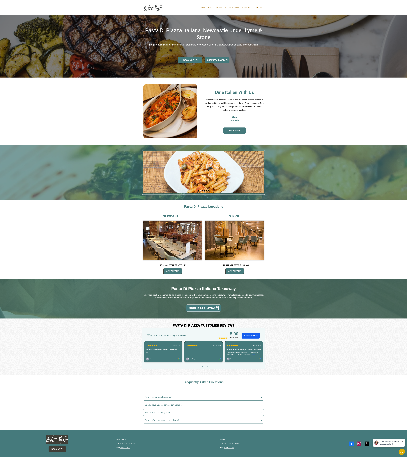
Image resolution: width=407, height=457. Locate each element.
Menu (210, 7)
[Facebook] (351, 443)
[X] (367, 443)
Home (202, 7)
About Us (246, 7)
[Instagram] (359, 443)
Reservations (221, 7)
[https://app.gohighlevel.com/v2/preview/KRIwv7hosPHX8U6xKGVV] (57, 439)
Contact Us (257, 7)
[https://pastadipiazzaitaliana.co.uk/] (153, 7)
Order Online (234, 7)
